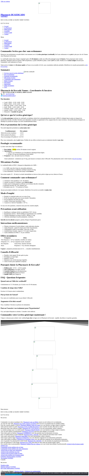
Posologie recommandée (11, 76)
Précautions (7, 82)
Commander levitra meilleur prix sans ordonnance (14, 448)
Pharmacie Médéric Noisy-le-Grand (30, 425)
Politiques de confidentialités (33, 471)
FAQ (5, 87)
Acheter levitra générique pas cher (10, 452)
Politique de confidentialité (14, 474)
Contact (6, 34)
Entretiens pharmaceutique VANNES (11, 456)
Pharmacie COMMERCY (24, 433)
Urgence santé (8, 32)
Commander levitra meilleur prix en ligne (12, 447)
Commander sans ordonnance (12, 79)
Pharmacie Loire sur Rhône (30, 422)
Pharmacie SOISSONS (22, 437)
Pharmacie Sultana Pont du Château (30, 444)
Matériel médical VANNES (8, 467)
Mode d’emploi (8, 81)
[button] (44, 37)
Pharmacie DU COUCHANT (31, 428)
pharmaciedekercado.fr (9, 95)
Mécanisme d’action (9, 78)
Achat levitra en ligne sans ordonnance (11, 450)
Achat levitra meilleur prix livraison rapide (12, 455)
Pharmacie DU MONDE (35, 441)
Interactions (7, 84)
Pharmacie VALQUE (28, 431)
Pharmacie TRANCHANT (32, 430)
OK (6, 474)
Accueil (6, 26)
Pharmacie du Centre (26, 442)
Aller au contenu (5, 1)
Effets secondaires (9, 85)
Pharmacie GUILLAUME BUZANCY (28, 426)
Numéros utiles (5, 465)
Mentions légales (19, 471)
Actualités (7, 31)
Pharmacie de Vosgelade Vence (25, 439)
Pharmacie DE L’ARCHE (31, 434)
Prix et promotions (9, 74)
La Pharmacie (8, 28)
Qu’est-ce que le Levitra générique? (14, 73)
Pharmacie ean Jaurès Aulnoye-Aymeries (25, 423)
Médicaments (7, 29)
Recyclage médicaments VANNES (10, 468)
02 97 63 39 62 (10, 94)
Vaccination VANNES (7, 458)
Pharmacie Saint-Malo (21, 436)
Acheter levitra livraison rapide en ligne (11, 453)
